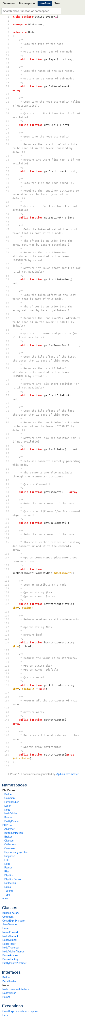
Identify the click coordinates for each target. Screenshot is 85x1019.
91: (8, 484)
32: (8, 155)
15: (8, 70)
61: (8, 314)
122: (8, 627)
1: (8, 16)
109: (8, 569)
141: (8, 712)
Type (7, 894)
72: (8, 379)
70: (8, 364)
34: (8, 167)
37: (8, 178)
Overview (9, 3)
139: (8, 700)
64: (8, 333)
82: (8, 437)
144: (8, 727)
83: (8, 445)
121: (8, 623)
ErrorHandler (11, 802)
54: (8, 275)
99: (8, 518)
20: (8, 94)
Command (10, 848)
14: (8, 67)
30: (8, 140)
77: (8, 407)
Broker (8, 836)
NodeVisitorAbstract (13, 951)
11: (8, 55)
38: (8, 182)
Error (5, 1015)
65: (8, 341)
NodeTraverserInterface (15, 989)
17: (8, 78)
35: (8, 171)
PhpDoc (8, 875)
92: (8, 488)
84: (8, 449)
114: (8, 592)
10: (8, 51)
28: (8, 132)
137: (8, 692)
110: (8, 576)
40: (8, 190)
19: (8, 86)
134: (8, 677)
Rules (7, 886)
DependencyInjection (16, 852)
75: (8, 395)
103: (8, 534)
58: (8, 294)
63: (8, 329)
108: (8, 565)
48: (8, 237)
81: (8, 433)
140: (8, 708)
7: (8, 39)
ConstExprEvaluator (13, 920)
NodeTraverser (10, 947)
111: (8, 580)
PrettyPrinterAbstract (14, 963)
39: (8, 186)
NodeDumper (9, 939)
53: (8, 267)
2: (8, 20)
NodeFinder (8, 943)
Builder (8, 794)
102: (8, 530)
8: (8, 43)
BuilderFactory (10, 912)
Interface (45, 3)
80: (8, 422)
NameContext (10, 932)
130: (8, 661)
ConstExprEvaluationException (20, 1011)
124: (8, 634)
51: (8, 252)
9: (8, 47)
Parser (8, 817)
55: (8, 279)
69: (8, 356)
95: (8, 499)
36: (8, 175)
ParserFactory (10, 959)
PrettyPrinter (11, 821)
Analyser (9, 828)
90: (8, 480)
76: (8, 403)
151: (8, 762)
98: (8, 511)
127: (8, 650)
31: (8, 144)
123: (8, 631)
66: (8, 345)
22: (8, 101)
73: (8, 383)
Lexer (7, 805)
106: (8, 553)
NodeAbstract (10, 936)
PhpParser (8, 790)
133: (8, 673)
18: (8, 82)
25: (8, 121)
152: (8, 766)
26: (8, 124)
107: (8, 557)
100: (8, 522)
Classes (9, 840)
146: (8, 735)
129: (8, 657)
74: (8, 391)
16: (8, 74)
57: (8, 291)
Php (6, 871)
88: (8, 468)
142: (8, 716)
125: (8, 638)
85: (8, 453)
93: (8, 491)
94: (8, 495)
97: (8, 507)
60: (8, 306)
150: (8, 754)
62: (8, 318)
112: (8, 584)
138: (8, 696)
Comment (9, 798)
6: (8, 36)
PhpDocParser (12, 879)
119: (8, 615)
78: (8, 410)
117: (8, 603)
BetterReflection (13, 832)
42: (8, 206)
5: (8, 32)
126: (8, 642)
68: (8, 352)
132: (8, 669)
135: (8, 681)
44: (8, 217)
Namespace (27, 3)
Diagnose (9, 856)
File (6, 859)
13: (8, 63)
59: (8, 302)
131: (8, 665)
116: (8, 600)
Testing (8, 890)
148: (8, 746)
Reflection (10, 883)
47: (8, 229)
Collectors (10, 844)
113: (8, 588)
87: (8, 461)
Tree (57, 3)
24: (8, 113)
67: (8, 348)
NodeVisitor (11, 813)
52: (8, 263)
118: (8, 611)
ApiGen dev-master (67, 774)
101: (8, 526)
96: (8, 503)
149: (8, 750)
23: (8, 109)
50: (8, 248)
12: (8, 59)
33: (8, 159)
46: (8, 225)
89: (8, 472)
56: (8, 287)
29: (8, 136)
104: (8, 538)
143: (8, 719)
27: (8, 128)
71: (8, 368)
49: (8, 240)
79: (8, 418)
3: (8, 24)
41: (8, 202)
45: (8, 221)
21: (8, 97)
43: (8, 213)
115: (8, 596)
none (5, 898)
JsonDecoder (9, 924)
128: (8, 654)
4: (8, 28)
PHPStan (7, 825)
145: (8, 731)
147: (8, 742)
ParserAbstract (11, 955)
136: (8, 685)
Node (7, 809)
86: (8, 457)
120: (8, 619)
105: (8, 542)
